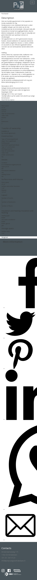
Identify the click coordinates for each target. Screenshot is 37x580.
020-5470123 (7, 245)
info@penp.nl (7, 247)
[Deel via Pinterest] (20, 369)
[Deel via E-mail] (20, 540)
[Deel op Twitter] (20, 338)
